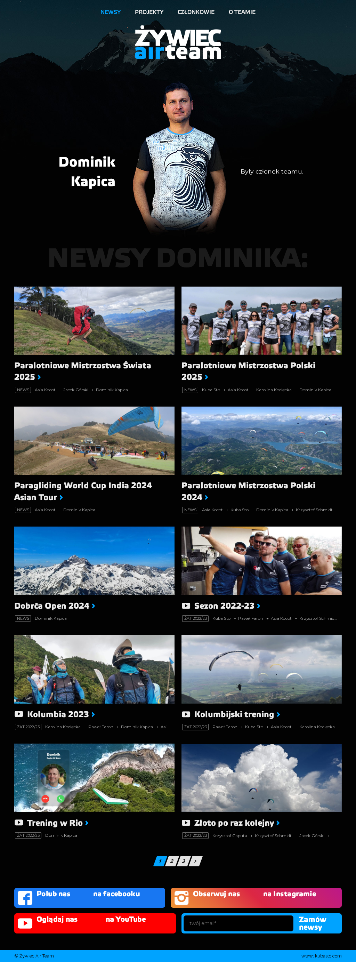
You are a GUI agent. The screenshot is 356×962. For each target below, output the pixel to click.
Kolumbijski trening (234, 715)
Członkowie (196, 12)
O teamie (242, 12)
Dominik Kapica (112, 389)
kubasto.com (328, 956)
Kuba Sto (211, 389)
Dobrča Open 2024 (51, 606)
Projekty (149, 12)
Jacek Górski (75, 389)
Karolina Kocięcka (274, 389)
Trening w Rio (55, 823)
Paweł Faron (250, 618)
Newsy (110, 12)
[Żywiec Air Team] (178, 41)
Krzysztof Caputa (229, 835)
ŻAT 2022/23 (195, 618)
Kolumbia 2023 (58, 715)
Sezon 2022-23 (224, 606)
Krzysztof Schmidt (314, 509)
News (23, 389)
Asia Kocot (45, 389)
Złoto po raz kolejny (234, 823)
